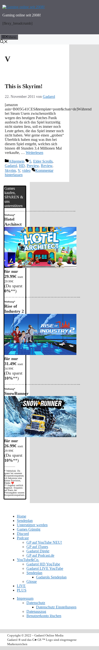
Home (21, 516)
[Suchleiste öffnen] (49, 42)
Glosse (31, 581)
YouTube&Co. (28, 560)
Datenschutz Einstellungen (56, 607)
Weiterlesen (34, 153)
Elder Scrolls (43, 161)
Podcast (23, 538)
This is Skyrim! (24, 86)
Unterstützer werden (32, 525)
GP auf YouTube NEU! (44, 542)
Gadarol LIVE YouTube (44, 568)
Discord (23, 534)
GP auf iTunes (37, 547)
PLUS (21, 590)
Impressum (25, 598)
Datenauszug (36, 611)
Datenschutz (35, 603)
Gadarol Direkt (37, 551)
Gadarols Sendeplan (51, 577)
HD (22, 166)
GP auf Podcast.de (40, 555)
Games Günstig (28, 529)
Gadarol (11, 166)
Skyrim (10, 170)
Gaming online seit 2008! (21, 15)
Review (46, 166)
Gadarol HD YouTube (43, 564)
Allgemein (17, 161)
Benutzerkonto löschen (43, 616)
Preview (33, 166)
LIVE (21, 586)
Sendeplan (25, 521)
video (26, 170)
